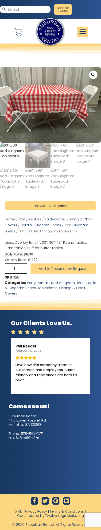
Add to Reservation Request (63, 268)
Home (10, 219)
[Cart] (18, 32)
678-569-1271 (32, 433)
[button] (82, 32)
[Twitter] (45, 501)
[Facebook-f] (34, 501)
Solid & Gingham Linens (41, 225)
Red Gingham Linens (68, 282)
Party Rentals (30, 219)
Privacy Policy (35, 511)
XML (18, 511)
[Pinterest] (56, 501)
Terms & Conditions (67, 511)
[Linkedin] (66, 501)
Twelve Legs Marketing (64, 515)
